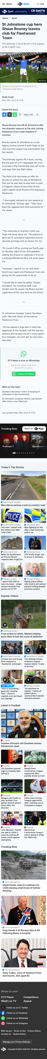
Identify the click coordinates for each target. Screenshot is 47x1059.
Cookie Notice (19, 1034)
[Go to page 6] (25, 453)
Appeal (27, 1001)
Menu (9, 4)
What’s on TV (8, 1001)
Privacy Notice (34, 1031)
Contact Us (6, 1034)
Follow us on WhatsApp (17, 1018)
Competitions (31, 997)
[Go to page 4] (21, 453)
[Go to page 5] (23, 453)
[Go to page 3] (19, 453)
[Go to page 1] (14, 453)
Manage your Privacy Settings (16, 1042)
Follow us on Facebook (17, 1013)
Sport (14, 18)
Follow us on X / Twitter (17, 1008)
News (5, 18)
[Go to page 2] (17, 453)
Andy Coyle (8, 97)
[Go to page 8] (29, 453)
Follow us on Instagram (17, 1023)
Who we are (6, 1031)
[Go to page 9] (31, 453)
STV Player (7, 997)
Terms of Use (20, 1031)
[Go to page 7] (27, 453)
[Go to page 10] (33, 453)
